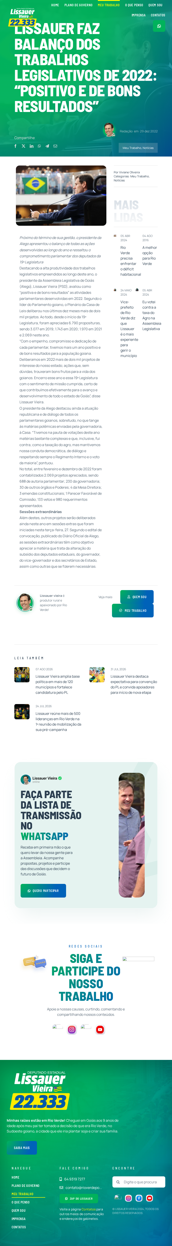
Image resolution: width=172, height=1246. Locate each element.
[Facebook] (15, 146)
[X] (23, 146)
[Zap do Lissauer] (159, 26)
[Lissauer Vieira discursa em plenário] (137, 290)
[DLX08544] (97, 668)
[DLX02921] (22, 705)
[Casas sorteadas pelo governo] (115, 235)
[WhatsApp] (39, 146)
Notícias (148, 148)
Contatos (89, 1209)
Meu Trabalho (132, 148)
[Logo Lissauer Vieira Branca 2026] (23, 8)
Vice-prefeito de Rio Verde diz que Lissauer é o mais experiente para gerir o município (129, 328)
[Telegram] (47, 146)
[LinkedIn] (32, 146)
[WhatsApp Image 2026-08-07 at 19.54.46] (22, 668)
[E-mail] (55, 146)
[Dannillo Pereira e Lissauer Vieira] (115, 290)
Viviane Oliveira (129, 172)
